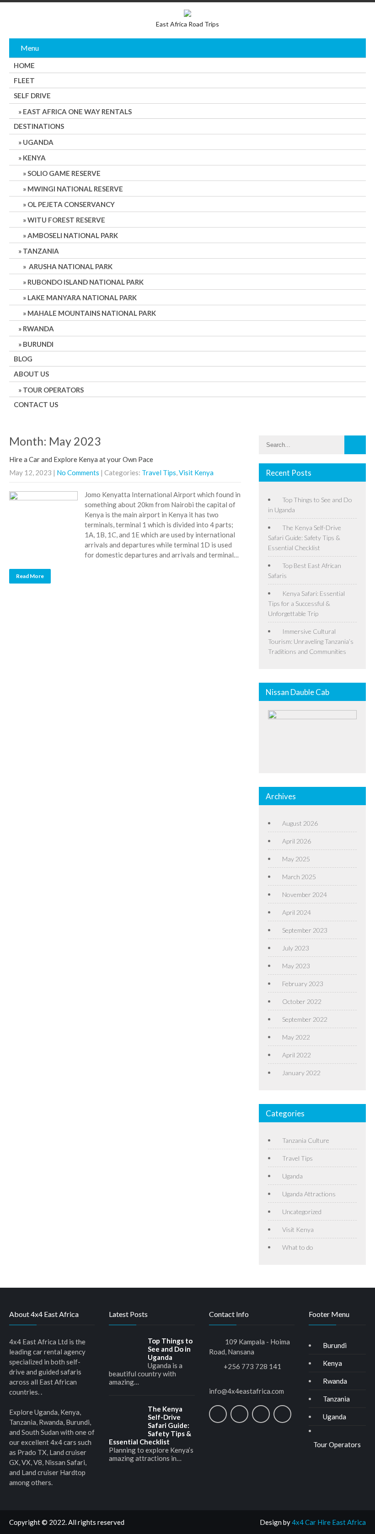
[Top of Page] (349, 1514)
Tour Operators (53, 390)
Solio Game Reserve (64, 173)
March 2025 (299, 877)
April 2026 (296, 841)
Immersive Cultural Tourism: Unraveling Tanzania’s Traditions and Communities (311, 641)
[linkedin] (261, 1414)
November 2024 (304, 894)
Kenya (34, 158)
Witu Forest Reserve (66, 220)
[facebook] (218, 1414)
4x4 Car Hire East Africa (329, 1522)
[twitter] (239, 1414)
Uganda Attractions (309, 1194)
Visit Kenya (196, 472)
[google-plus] (282, 1414)
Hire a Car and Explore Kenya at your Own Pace (81, 459)
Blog (23, 359)
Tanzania (41, 251)
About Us (31, 374)
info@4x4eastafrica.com (246, 1391)
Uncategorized (301, 1212)
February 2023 (302, 983)
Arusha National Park (69, 266)
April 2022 (296, 1055)
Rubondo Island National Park (85, 282)
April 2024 (296, 912)
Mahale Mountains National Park (91, 313)
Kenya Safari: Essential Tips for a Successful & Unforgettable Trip (306, 603)
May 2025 (296, 859)
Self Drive (32, 95)
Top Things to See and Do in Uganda (170, 1349)
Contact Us (36, 404)
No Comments (78, 472)
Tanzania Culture (305, 1140)
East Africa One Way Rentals (77, 111)
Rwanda (38, 328)
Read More (30, 576)
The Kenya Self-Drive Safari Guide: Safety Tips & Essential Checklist (304, 538)
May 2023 (296, 966)
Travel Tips (159, 472)
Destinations (39, 126)
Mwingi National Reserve (75, 189)
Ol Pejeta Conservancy (71, 204)
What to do (297, 1247)
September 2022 (304, 1019)
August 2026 (300, 823)
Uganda (38, 142)
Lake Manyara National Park (82, 297)
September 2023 (304, 930)
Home (24, 65)
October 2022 (301, 1001)
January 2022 (301, 1073)
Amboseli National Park (72, 235)
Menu (30, 47)
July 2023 (295, 948)
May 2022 (296, 1037)
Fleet (24, 80)
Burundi (38, 344)
